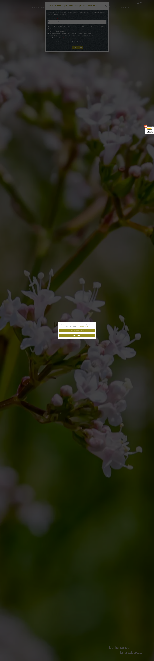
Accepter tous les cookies (77, 331)
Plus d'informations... (83, 326)
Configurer (77, 335)
